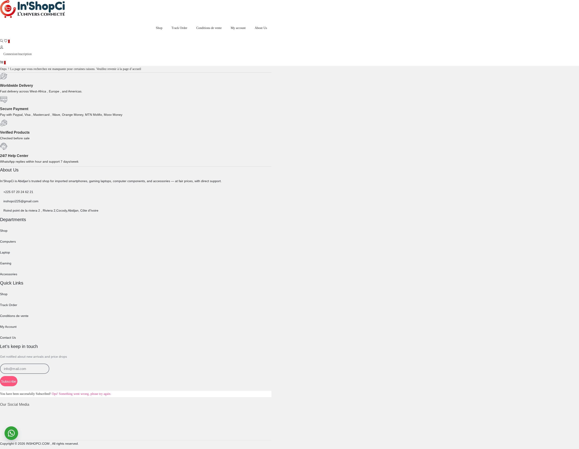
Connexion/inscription (17, 54)
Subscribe (8, 381)
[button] (11, 433)
